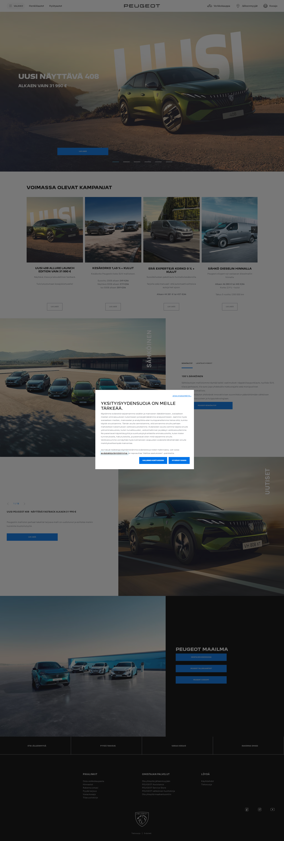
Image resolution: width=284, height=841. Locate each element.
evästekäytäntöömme (114, 453)
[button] (182, 396)
